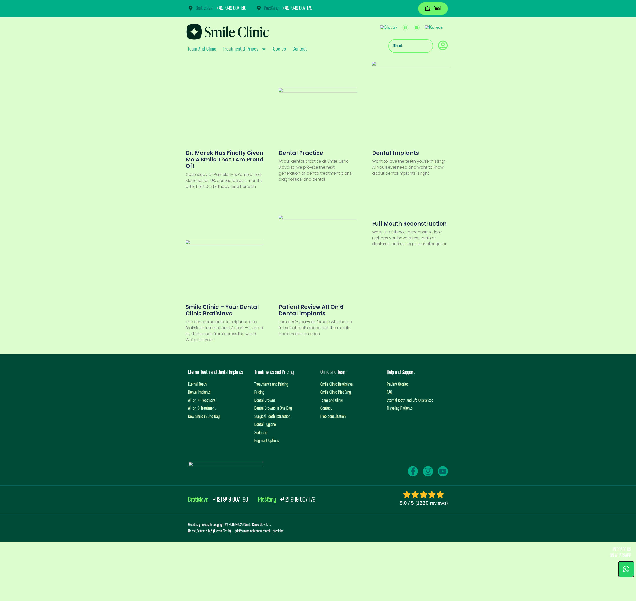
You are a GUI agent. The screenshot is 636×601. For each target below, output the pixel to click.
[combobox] (410, 46)
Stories (279, 49)
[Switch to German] (416, 27)
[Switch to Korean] (434, 27)
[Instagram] (428, 471)
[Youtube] (443, 471)
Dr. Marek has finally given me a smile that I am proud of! (225, 159)
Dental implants (395, 153)
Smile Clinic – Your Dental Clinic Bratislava (222, 310)
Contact (300, 49)
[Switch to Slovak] (389, 27)
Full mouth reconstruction (409, 224)
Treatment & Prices (241, 49)
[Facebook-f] (413, 471)
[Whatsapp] (626, 569)
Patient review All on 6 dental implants (311, 310)
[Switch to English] (405, 27)
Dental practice (301, 153)
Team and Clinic (202, 49)
